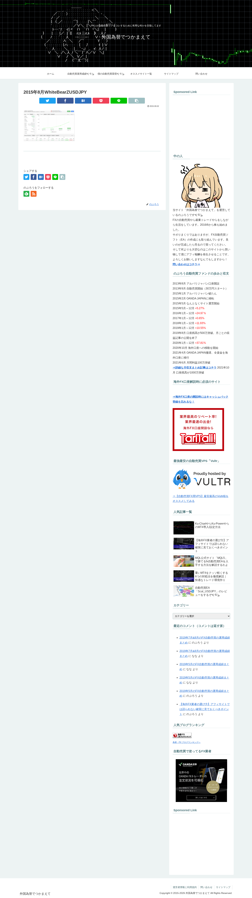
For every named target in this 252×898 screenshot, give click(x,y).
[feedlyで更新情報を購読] (26, 194)
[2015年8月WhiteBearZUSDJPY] (83, 101)
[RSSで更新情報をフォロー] (34, 194)
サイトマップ (223, 887)
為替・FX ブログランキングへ (186, 742)
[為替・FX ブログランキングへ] (182, 737)
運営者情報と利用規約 (185, 887)
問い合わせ (206, 887)
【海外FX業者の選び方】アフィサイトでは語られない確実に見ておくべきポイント (204, 709)
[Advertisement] (201, 124)
